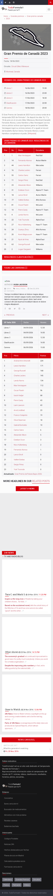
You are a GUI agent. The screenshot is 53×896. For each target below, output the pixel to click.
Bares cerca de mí (11, 804)
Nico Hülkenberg (24, 225)
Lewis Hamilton (24, 165)
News (18, 288)
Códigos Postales (11, 839)
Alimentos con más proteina (15, 815)
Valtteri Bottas (23, 200)
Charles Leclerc (24, 170)
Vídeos (27, 885)
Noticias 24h (9, 844)
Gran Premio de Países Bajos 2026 (28, 474)
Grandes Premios (22, 880)
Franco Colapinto (20, 415)
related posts (41, 481)
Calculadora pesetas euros (14, 861)
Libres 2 (9, 93)
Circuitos (36, 880)
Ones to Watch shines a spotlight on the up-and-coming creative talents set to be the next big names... (26, 716)
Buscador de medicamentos (15, 809)
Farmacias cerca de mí (13, 867)
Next (44, 315)
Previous (10, 315)
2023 (8, 19)
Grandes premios (17, 16)
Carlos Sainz (23, 175)
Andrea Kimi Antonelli (22, 361)
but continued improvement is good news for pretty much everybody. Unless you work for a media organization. (26, 659)
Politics (22, 288)
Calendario (7, 880)
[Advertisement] (26, 523)
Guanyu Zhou (23, 230)
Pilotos (6, 885)
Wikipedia (32, 134)
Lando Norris (23, 215)
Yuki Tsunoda (23, 220)
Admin (8, 288)
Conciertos (8, 798)
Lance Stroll (22, 195)
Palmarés (16, 885)
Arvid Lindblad (19, 410)
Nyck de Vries (23, 239)
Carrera (9, 108)
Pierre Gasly (22, 210)
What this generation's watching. (16, 748)
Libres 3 (9, 98)
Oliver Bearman (20, 420)
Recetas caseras (10, 821)
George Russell (24, 244)
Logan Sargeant (24, 249)
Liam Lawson (19, 405)
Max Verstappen (24, 155)
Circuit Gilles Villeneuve (20, 66)
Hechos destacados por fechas (16, 850)
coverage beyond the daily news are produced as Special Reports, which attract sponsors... (26, 725)
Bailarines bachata (11, 826)
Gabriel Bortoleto (20, 425)
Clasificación (11, 103)
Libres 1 (9, 88)
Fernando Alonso (25, 160)
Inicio (6, 16)
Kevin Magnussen (25, 234)
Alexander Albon (24, 185)
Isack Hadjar (19, 395)
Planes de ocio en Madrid (14, 856)
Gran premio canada (35, 16)
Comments (10, 291)
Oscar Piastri (23, 205)
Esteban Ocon (23, 190)
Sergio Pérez (23, 180)
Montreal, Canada (13, 72)
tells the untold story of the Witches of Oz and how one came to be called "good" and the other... (26, 608)
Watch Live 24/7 (10, 745)
